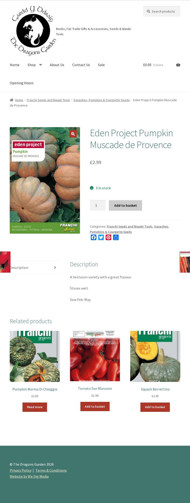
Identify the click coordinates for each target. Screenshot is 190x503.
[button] (73, 134)
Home (14, 64)
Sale (101, 64)
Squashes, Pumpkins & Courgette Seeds (101, 100)
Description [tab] (19, 267)
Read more (34, 407)
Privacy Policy (21, 470)
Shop (32, 64)
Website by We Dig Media (29, 476)
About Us (57, 64)
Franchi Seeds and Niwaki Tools (48, 100)
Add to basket (125, 205)
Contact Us (81, 64)
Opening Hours (22, 83)
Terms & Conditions (51, 470)
